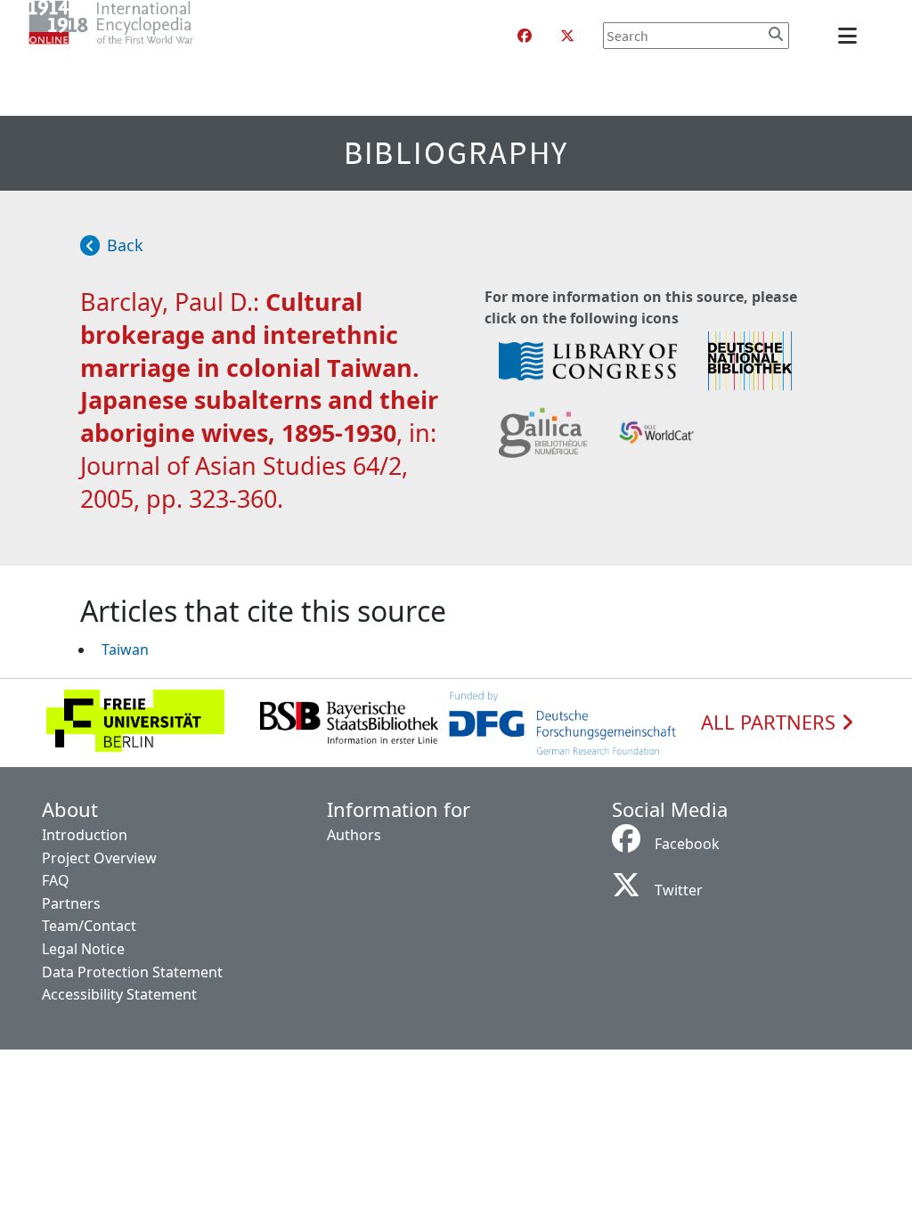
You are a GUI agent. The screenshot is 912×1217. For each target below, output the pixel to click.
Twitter (679, 890)
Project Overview (99, 858)
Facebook (687, 844)
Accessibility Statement (119, 994)
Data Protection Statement (132, 972)
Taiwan (125, 649)
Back (125, 245)
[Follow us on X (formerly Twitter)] (567, 35)
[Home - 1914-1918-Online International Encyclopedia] (146, 35)
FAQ (55, 880)
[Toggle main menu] (851, 35)
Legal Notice (83, 949)
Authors (354, 835)
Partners (71, 903)
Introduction (84, 835)
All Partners (771, 722)
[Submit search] (775, 33)
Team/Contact (89, 925)
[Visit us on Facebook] (524, 35)
